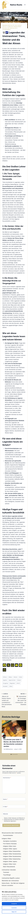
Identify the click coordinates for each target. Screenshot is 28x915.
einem (15, 677)
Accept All (14, 903)
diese (10, 677)
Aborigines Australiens (10, 841)
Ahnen (5, 677)
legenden (12, 683)
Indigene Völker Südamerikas (12, 851)
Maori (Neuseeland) (9, 866)
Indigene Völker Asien (9, 846)
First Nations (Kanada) (10, 843)
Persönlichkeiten (8, 835)
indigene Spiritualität (8, 25)
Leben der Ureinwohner (14, 26)
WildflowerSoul (9, 749)
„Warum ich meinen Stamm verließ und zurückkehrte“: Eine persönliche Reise (7, 700)
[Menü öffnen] (24, 5)
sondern (5, 686)
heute (19, 680)
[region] (14, 902)
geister (5, 680)
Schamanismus (6, 29)
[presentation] (14, 728)
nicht (18, 683)
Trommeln (6, 872)
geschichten (12, 680)
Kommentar (7, 777)
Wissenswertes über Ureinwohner (12, 833)
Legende (5, 683)
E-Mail (5, 806)
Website (5, 814)
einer (20, 677)
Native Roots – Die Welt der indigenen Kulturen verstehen (13, 884)
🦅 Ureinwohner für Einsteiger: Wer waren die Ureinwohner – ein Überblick (20, 699)
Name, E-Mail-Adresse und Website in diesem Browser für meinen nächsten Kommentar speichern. (14, 819)
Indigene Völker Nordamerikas (12, 854)
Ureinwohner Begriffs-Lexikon (11, 878)
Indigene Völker (6, 838)
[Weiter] (24, 736)
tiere (10, 686)
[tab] (12, 754)
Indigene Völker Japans (10, 849)
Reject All (14, 911)
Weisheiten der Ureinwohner (10, 880)
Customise (14, 907)
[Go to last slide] (4, 736)
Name (5, 799)
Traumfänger (7, 875)
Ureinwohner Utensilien (9, 870)
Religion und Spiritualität (9, 28)
